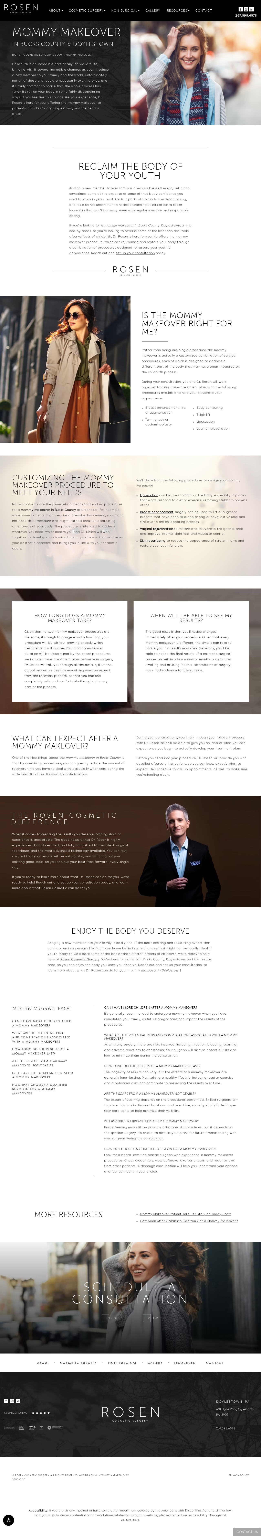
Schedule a (130, 1293)
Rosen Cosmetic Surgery (80, 959)
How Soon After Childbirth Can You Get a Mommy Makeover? (189, 1221)
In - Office (116, 1318)
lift (183, 408)
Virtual (154, 1318)
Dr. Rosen (120, 236)
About (55, 10)
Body (59, 54)
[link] (34, 1412)
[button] (8, 1520)
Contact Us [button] (247, 1532)
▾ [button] (62, 10)
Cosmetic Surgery (86, 10)
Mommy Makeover (79, 54)
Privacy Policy (239, 1475)
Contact (203, 10)
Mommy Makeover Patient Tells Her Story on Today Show (185, 1214)
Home (16, 54)
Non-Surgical (124, 10)
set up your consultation (135, 253)
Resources (177, 10)
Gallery (152, 10)
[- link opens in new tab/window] (9, 1427)
